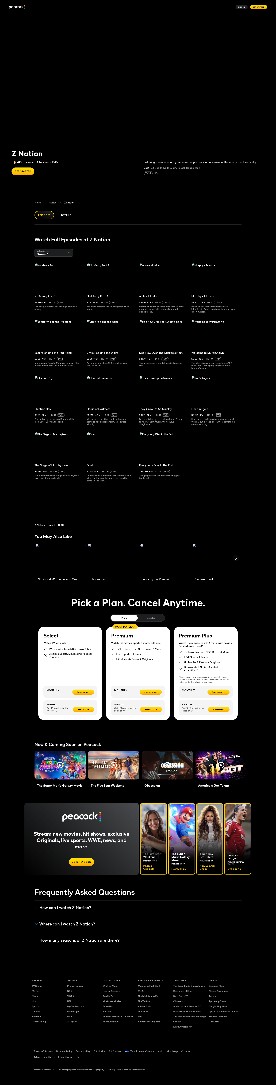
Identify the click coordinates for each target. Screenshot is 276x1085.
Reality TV (108, 996)
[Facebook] (213, 1049)
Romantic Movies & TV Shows (118, 1016)
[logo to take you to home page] (17, 7)
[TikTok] (221, 1049)
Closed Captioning (218, 991)
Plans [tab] (124, 617)
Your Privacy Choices (142, 1051)
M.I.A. (141, 991)
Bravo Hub (108, 1006)
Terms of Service (43, 1051)
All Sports (72, 1021)
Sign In (241, 7)
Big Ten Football (75, 1006)
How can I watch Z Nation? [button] (65, 907)
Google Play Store (218, 1006)
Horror (29, 162)
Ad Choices (115, 1051)
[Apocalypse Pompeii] (165, 559)
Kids (34, 1001)
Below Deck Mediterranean (187, 1011)
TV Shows (37, 986)
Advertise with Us (44, 1057)
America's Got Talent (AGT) (187, 1006)
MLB (69, 1016)
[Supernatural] (218, 559)
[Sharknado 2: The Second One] (60, 559)
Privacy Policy (64, 1051)
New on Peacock (111, 991)
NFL (69, 1001)
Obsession (178, 1001)
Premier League (75, 986)
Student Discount (218, 1016)
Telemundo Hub (111, 1021)
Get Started (258, 7)
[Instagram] (238, 1049)
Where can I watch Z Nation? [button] (67, 924)
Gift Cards (214, 1021)
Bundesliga (73, 1011)
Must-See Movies (112, 1001)
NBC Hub (107, 1011)
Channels (37, 1011)
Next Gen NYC (180, 996)
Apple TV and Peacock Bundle (224, 1011)
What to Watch (110, 986)
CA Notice (100, 1051)
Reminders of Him (182, 991)
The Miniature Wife (148, 996)
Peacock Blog (39, 1021)
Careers (186, 1051)
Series (52, 202)
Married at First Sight (149, 986)
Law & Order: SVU (182, 1026)
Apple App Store (217, 1001)
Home (38, 202)
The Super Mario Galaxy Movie (189, 986)
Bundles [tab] (151, 617)
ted (140, 1016)
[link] (59, 508)
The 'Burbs (143, 1011)
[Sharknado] (113, 559)
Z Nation (69, 202)
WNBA (70, 996)
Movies (35, 991)
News (35, 996)
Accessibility (83, 1051)
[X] (213, 1058)
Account (213, 996)
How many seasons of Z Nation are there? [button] (79, 940)
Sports (35, 1006)
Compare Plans (216, 986)
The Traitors (144, 1001)
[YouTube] (229, 1049)
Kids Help (172, 1051)
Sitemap (36, 1016)
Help (160, 1051)
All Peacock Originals (149, 1021)
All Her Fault (144, 1006)
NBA (69, 991)
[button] (60, 765)
